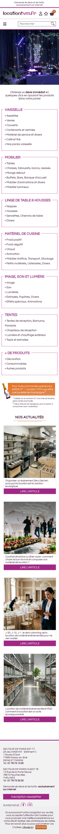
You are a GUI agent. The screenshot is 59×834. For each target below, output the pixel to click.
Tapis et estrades (17, 339)
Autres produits (16, 368)
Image (10, 282)
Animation (13, 253)
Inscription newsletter (26, 796)
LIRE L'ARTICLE (29, 491)
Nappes (11, 206)
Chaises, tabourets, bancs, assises (28, 168)
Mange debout (15, 172)
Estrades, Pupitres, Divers (22, 296)
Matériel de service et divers (24, 134)
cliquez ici (27, 827)
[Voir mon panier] (52, 14)
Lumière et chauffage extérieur (26, 335)
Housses (11, 211)
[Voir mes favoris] (46, 14)
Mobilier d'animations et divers (25, 182)
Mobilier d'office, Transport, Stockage (29, 258)
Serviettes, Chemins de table (24, 215)
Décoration (13, 359)
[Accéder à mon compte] (40, 14)
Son (8, 287)
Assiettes (12, 115)
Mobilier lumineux (17, 187)
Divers (10, 220)
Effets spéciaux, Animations (24, 301)
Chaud (10, 249)
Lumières (12, 292)
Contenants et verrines (20, 129)
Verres (10, 120)
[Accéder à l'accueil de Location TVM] (19, 14)
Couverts (12, 125)
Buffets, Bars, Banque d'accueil (26, 177)
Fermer (41, 827)
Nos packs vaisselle (19, 144)
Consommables (16, 363)
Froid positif (14, 239)
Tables (10, 163)
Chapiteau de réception (21, 330)
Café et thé (13, 139)
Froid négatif (14, 244)
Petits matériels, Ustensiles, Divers (28, 263)
